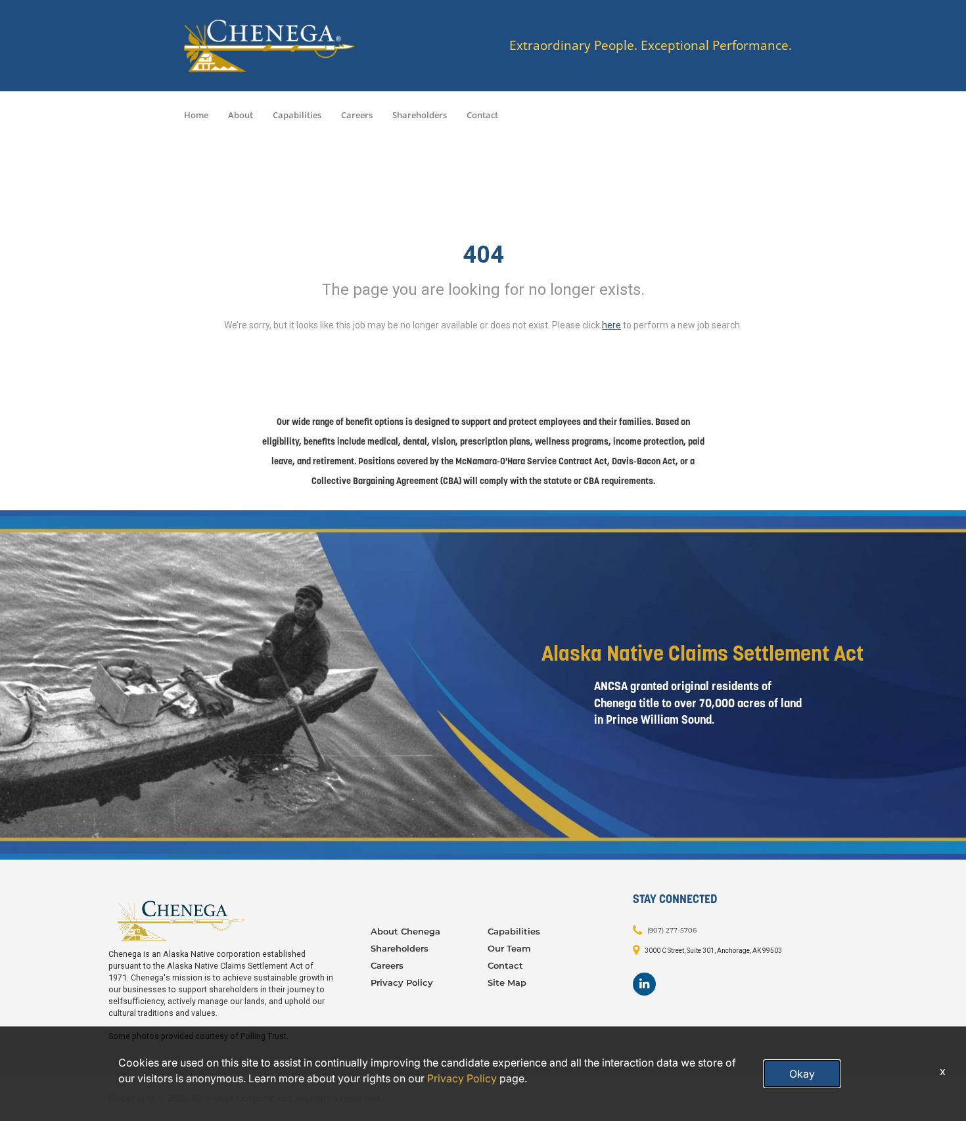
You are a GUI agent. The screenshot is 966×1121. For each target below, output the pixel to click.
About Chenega (405, 931)
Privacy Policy (402, 982)
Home (196, 115)
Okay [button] (802, 1073)
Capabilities (297, 115)
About (240, 115)
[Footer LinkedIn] (644, 984)
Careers (357, 115)
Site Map (507, 982)
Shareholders (419, 115)
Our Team (509, 948)
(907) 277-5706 (672, 930)
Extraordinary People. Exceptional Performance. (650, 45)
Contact (482, 115)
